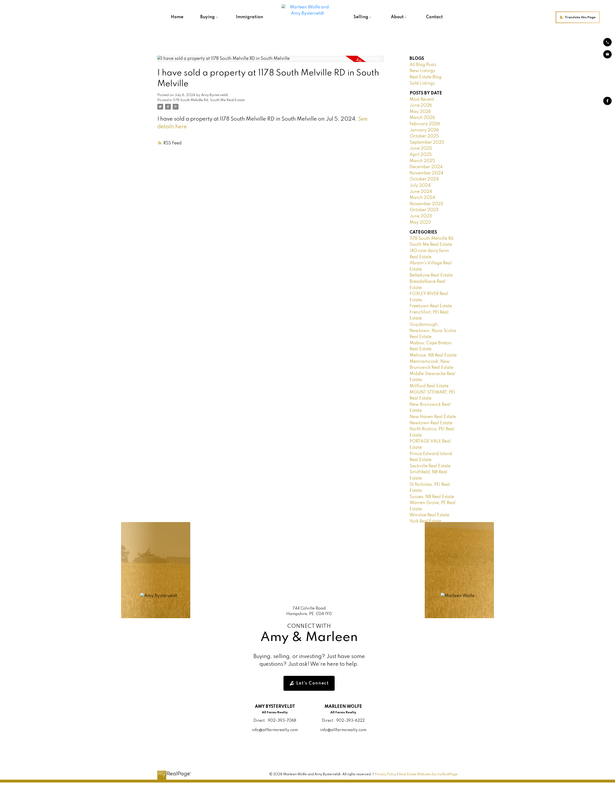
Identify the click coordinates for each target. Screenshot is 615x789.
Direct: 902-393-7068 (274, 721)
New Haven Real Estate (433, 417)
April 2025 (421, 155)
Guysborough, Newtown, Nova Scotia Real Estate (433, 330)
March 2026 (422, 118)
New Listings (422, 71)
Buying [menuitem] (207, 17)
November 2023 (426, 204)
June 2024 (421, 192)
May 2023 (420, 222)
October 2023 (424, 210)
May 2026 (420, 112)
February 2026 (425, 124)
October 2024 (424, 179)
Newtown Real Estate (431, 423)
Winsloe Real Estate (429, 515)
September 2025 (427, 142)
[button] (578, 17)
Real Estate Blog (426, 77)
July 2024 (420, 185)
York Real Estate (425, 521)
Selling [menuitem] (360, 17)
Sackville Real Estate (430, 466)
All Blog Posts (423, 65)
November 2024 (426, 173)
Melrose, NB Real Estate (433, 355)
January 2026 (424, 130)
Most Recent (422, 99)
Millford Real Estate (429, 386)
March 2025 (422, 161)
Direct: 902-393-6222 (343, 721)
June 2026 (421, 105)
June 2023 (421, 216)
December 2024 (426, 167)
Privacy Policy (385, 774)
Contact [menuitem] (434, 17)
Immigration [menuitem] (249, 17)
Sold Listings (422, 83)
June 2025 (421, 148)
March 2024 (422, 198)
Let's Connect (312, 683)
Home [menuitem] (177, 17)
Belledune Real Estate (431, 275)
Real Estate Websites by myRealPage (428, 774)
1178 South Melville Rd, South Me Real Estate (209, 100)
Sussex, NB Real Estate (432, 497)
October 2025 (424, 136)
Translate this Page (580, 17)
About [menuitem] (397, 17)
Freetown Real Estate (431, 306)
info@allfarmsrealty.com (275, 730)
